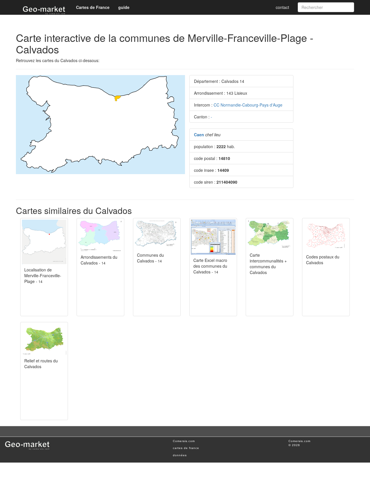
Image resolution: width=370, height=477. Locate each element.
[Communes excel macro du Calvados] (213, 237)
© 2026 (294, 445)
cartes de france (186, 448)
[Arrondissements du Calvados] (100, 235)
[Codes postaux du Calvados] (326, 235)
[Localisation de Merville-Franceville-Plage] (44, 241)
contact (282, 7)
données (180, 455)
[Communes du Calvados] (156, 234)
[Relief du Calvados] (44, 339)
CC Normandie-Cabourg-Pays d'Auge (248, 105)
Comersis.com (184, 441)
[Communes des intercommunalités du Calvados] (269, 234)
